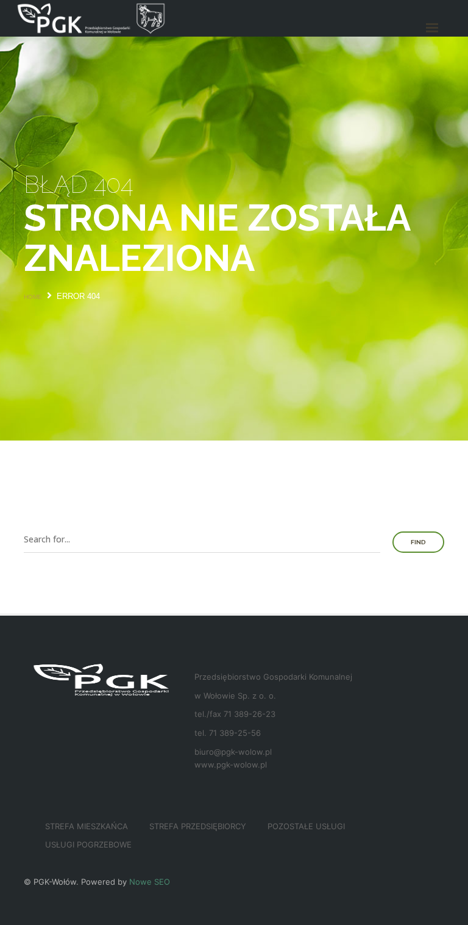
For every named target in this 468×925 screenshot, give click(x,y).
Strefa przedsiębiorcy (197, 826)
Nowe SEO (149, 882)
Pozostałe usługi (306, 826)
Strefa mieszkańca (86, 826)
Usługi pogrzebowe (88, 844)
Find (418, 542)
